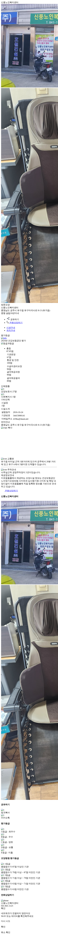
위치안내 (10, 330)
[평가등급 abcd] (4, 338)
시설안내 (10, 327)
